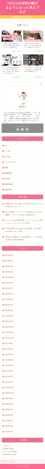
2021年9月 (9, 343)
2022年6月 (9, 294)
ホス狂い (8, 156)
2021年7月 (9, 354)
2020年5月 (9, 421)
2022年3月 (9, 310)
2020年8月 (9, 404)
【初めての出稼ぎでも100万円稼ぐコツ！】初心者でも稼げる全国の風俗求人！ (23, 238)
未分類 (7, 178)
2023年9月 (9, 255)
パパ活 (7, 151)
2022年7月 (9, 288)
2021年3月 (9, 376)
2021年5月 (9, 365)
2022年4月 (9, 305)
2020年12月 (9, 387)
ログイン (7, 446)
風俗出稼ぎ (9, 184)
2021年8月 (9, 349)
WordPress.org (10, 454)
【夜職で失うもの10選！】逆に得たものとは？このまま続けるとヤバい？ (24, 205)
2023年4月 (9, 266)
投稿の (8, 449)
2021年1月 (9, 382)
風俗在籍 (8, 189)
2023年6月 (9, 261)
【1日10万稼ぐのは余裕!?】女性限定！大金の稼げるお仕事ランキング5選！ (23, 230)
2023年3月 (9, 272)
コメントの (10, 451)
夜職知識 (8, 173)
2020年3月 (9, 432)
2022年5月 (9, 299)
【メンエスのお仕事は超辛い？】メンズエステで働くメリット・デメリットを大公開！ (23, 221)
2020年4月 (9, 426)
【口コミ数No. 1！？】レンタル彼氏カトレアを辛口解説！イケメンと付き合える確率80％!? (23, 213)
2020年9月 (9, 398)
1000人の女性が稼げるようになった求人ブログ (22, 7)
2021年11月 (9, 332)
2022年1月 (9, 321)
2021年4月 (9, 371)
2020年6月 (9, 415)
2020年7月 (9, 409)
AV (6, 145)
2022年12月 (9, 277)
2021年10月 (9, 338)
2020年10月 (9, 393)
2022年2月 (9, 316)
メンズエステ (10, 162)
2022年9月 (9, 283)
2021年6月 (9, 360)
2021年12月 (9, 327)
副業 (6, 167)
